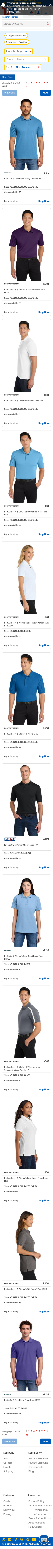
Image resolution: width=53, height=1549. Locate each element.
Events (7, 1467)
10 (27, 86)
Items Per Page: (14, 51)
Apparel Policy (36, 1522)
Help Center (35, 1527)
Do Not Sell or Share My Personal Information (40, 1510)
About (6, 1458)
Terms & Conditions (39, 1518)
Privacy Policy (13, 11)
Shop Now (43, 201)
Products (8, 1505)
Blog (31, 1471)
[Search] (48, 24)
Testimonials (35, 1467)
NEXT (45, 93)
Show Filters (7, 77)
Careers (7, 1462)
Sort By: (10, 67)
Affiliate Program (38, 1458)
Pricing (7, 1514)
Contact (8, 1501)
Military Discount (38, 1462)
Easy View (9, 1509)
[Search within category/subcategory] (45, 58)
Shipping (8, 1471)
